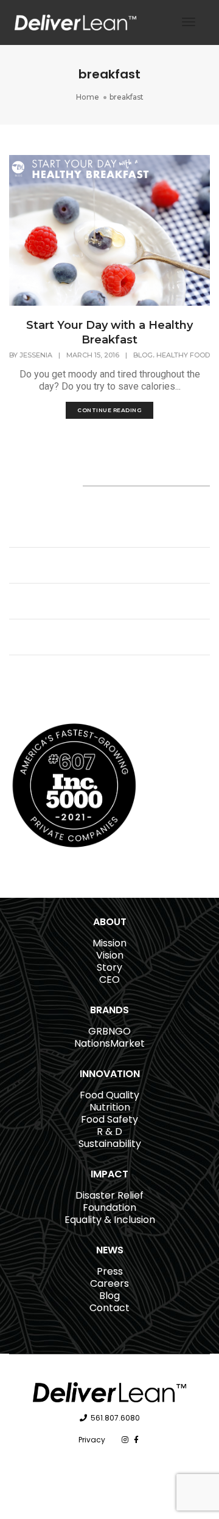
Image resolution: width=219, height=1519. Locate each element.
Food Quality (109, 1095)
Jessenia (35, 355)
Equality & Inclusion (109, 1220)
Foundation (109, 1207)
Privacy (91, 1440)
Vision (109, 955)
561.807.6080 (115, 1418)
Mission (109, 943)
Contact (109, 1308)
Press (110, 1271)
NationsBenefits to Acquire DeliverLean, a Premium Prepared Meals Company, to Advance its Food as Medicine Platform (95, 523)
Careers (109, 1283)
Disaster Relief (109, 1195)
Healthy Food (183, 355)
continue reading (109, 410)
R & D (109, 1131)
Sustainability (109, 1144)
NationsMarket (109, 1043)
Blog (143, 355)
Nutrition (109, 1107)
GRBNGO (109, 1031)
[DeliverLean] (75, 21)
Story (109, 967)
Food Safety (109, 1119)
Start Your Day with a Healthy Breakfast (109, 332)
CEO (109, 980)
